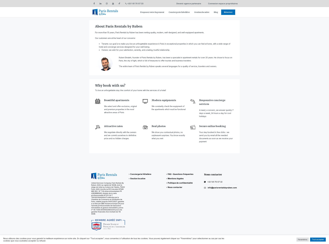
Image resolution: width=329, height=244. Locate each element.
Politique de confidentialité (180, 183)
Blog (216, 12)
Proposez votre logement (152, 12)
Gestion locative (201, 12)
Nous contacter (175, 187)
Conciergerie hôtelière (179, 12)
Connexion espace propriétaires (223, 3)
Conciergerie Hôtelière (140, 174)
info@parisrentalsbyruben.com (222, 188)
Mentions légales (176, 178)
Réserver (228, 12)
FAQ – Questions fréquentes (180, 174)
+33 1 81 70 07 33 (135, 3)
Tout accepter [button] (318, 239)
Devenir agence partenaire (188, 3)
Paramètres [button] (302, 239)
